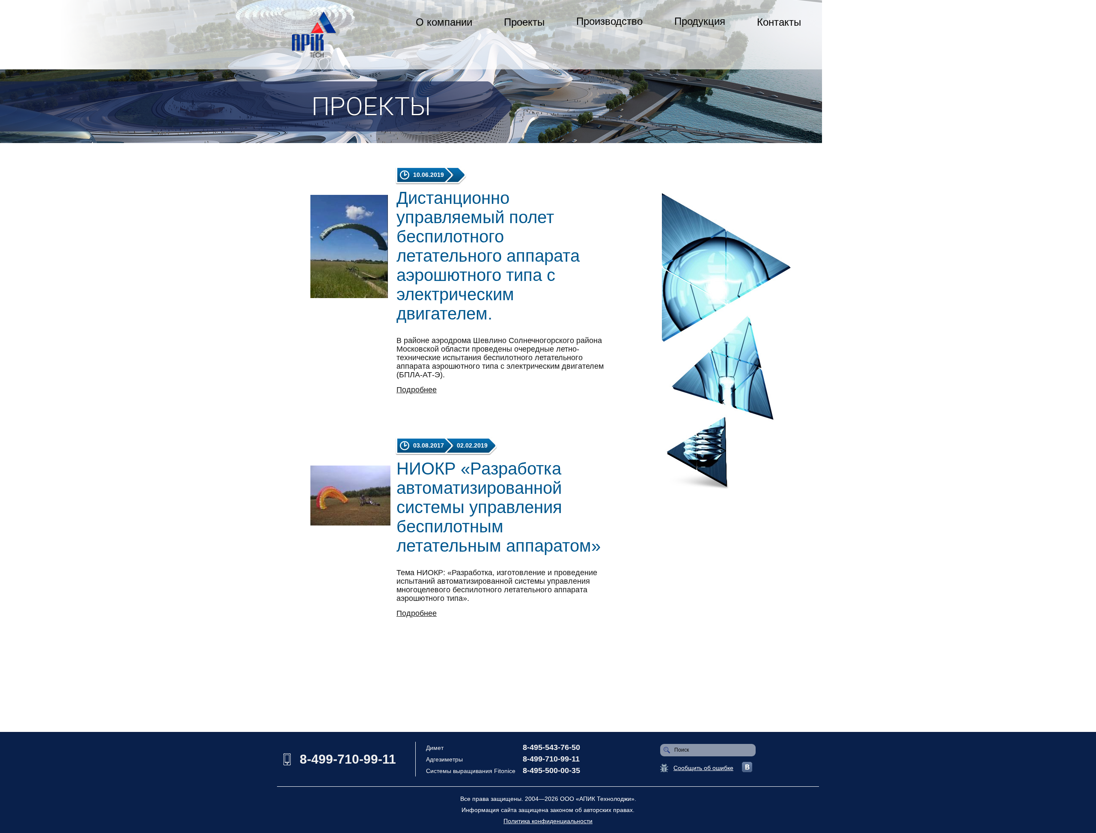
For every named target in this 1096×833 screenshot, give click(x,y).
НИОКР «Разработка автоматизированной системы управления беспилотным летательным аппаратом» (498, 507)
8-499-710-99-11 (348, 759)
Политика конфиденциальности (548, 821)
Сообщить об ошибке (703, 767)
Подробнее (416, 389)
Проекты (524, 22)
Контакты (779, 22)
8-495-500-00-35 (551, 770)
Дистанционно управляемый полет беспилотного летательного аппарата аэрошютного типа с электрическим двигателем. (488, 255)
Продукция (699, 21)
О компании (444, 22)
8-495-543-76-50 (551, 747)
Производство (609, 21)
